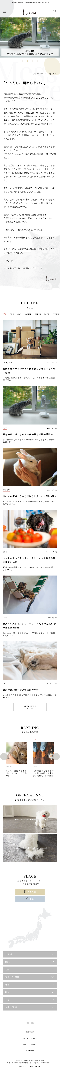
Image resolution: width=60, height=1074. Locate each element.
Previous (3, 756)
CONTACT (29, 1032)
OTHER (38, 314)
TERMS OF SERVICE (30, 1044)
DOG (12, 314)
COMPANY (29, 1051)
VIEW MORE (30, 707)
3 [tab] (32, 62)
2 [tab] (27, 62)
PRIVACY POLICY (30, 1038)
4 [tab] (37, 62)
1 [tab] (22, 62)
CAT (19, 314)
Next (56, 756)
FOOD (46, 314)
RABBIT (27, 314)
